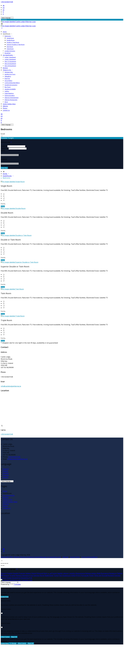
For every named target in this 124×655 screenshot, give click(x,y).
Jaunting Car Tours (10, 74)
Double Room (11, 40)
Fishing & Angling (9, 95)
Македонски (80, 573)
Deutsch (6, 469)
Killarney (5, 106)
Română (111, 575)
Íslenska (36, 575)
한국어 (78, 575)
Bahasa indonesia (22, 575)
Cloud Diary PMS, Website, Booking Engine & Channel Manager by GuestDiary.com (31, 557)
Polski (91, 575)
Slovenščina (16, 578)
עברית (31, 575)
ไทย (60, 575)
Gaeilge (59, 573)
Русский (105, 575)
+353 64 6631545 (7, 2)
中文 (30, 578)
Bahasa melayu (90, 573)
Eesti (45, 573)
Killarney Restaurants (11, 100)
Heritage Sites (9, 72)
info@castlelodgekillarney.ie (11, 386)
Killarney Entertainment (11, 97)
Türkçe (56, 575)
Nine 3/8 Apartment (10, 66)
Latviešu (72, 573)
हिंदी (2, 575)
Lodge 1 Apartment (10, 57)
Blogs (6, 102)
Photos (5, 108)
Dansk (33, 573)
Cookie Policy (75, 557)
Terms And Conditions (89, 557)
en (4, 8)
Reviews (5, 68)
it (3, 14)
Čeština (119, 573)
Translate (17, 584)
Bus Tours (8, 87)
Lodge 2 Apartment (10, 59)
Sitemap (65, 557)
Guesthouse (7, 176)
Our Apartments (8, 55)
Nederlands (49, 575)
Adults (3, 151)
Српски (3, 578)
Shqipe (9, 578)
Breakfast (7, 53)
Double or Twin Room (13, 42)
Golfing (7, 91)
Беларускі (113, 573)
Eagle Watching (9, 93)
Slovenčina (25, 578)
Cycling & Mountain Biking (12, 83)
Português (85, 575)
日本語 (73, 575)
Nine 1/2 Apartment (10, 61)
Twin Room (10, 47)
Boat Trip (7, 78)
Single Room (10, 38)
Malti (99, 573)
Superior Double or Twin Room (16, 44)
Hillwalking (8, 76)
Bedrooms (8, 36)
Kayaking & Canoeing (11, 85)
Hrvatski (12, 575)
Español (6, 473)
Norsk (42, 575)
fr (3, 12)
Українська (66, 575)
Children (4, 159)
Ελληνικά (39, 573)
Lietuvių (66, 573)
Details (3, 206)
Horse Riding (8, 80)
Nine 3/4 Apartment (10, 63)
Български (105, 573)
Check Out (4, 148)
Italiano (5, 477)
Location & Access (10, 51)
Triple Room (10, 49)
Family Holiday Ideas (9, 104)
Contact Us (6, 110)
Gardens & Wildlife (10, 89)
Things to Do (7, 70)
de (3, 5)
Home (5, 32)
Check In (4, 146)
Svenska (117, 575)
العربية (49, 573)
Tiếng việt (97, 575)
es (3, 10)
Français (6, 475)
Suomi (54, 573)
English (5, 471)
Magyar (6, 575)
